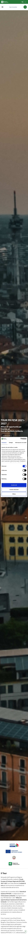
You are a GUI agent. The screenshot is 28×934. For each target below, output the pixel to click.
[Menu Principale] (2, 7)
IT (25, 2)
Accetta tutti (14, 485)
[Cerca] (25, 7)
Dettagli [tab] (11, 442)
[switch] (24, 470)
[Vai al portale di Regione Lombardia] (4, 2)
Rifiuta (14, 494)
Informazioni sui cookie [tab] (20, 442)
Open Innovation (13, 7)
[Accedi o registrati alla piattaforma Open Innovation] (22, 2)
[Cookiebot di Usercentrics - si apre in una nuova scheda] (20, 439)
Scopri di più (7, 436)
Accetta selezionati (14, 489)
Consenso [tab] (4, 442)
